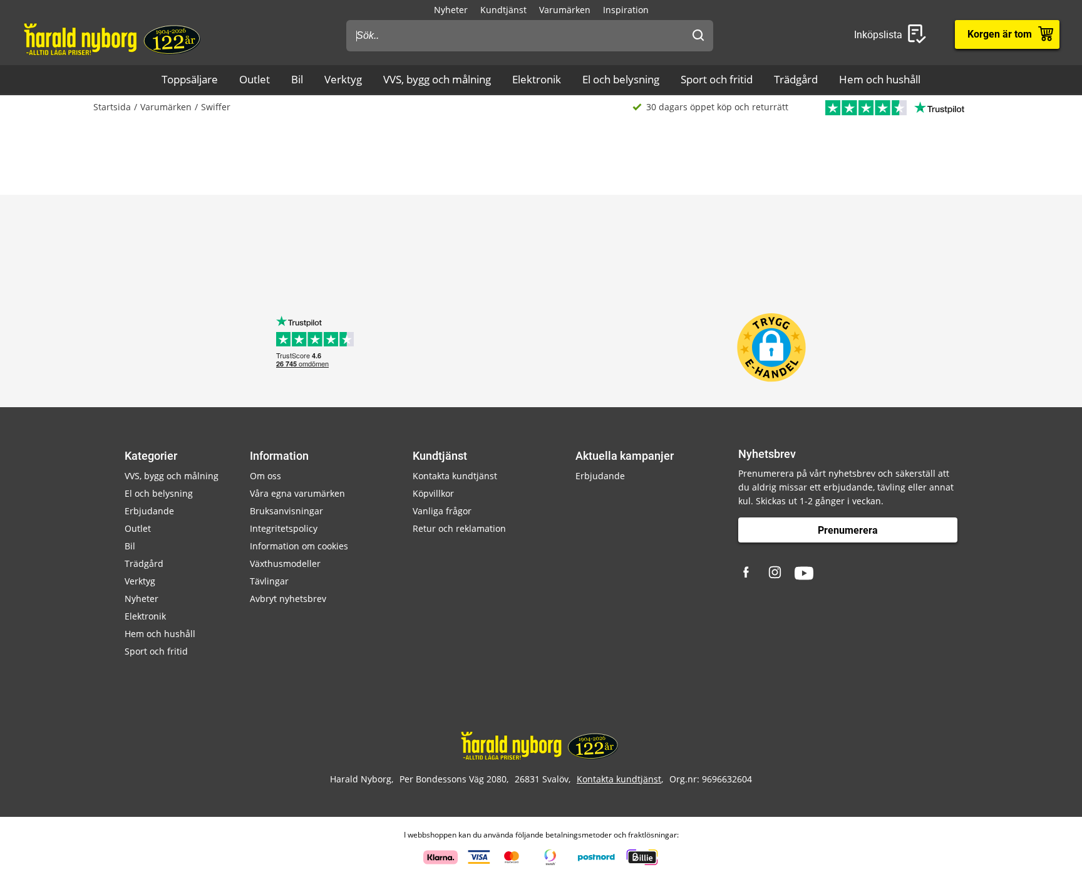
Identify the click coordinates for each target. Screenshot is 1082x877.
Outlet (254, 79)
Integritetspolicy (283, 528)
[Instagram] (775, 573)
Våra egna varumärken (297, 493)
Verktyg (343, 79)
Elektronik (536, 79)
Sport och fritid (717, 79)
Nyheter (451, 10)
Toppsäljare (190, 79)
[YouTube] (804, 573)
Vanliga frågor (442, 511)
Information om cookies (299, 546)
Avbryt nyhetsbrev (288, 599)
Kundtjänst (503, 10)
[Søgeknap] (698, 35)
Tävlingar (269, 581)
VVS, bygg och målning (437, 79)
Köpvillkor (433, 493)
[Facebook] (747, 573)
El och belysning (620, 79)
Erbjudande (149, 511)
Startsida (112, 107)
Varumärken (564, 10)
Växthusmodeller (285, 563)
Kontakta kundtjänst (455, 476)
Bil (297, 79)
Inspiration (626, 10)
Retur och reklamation (459, 528)
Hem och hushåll (879, 79)
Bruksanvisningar (286, 511)
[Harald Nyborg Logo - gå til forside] (114, 38)
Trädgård (796, 79)
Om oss (265, 476)
